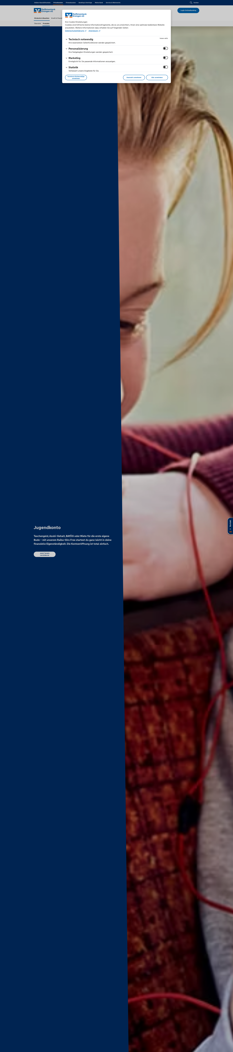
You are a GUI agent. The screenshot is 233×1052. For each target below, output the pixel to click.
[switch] (165, 48)
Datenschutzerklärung (74, 31)
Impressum (93, 31)
